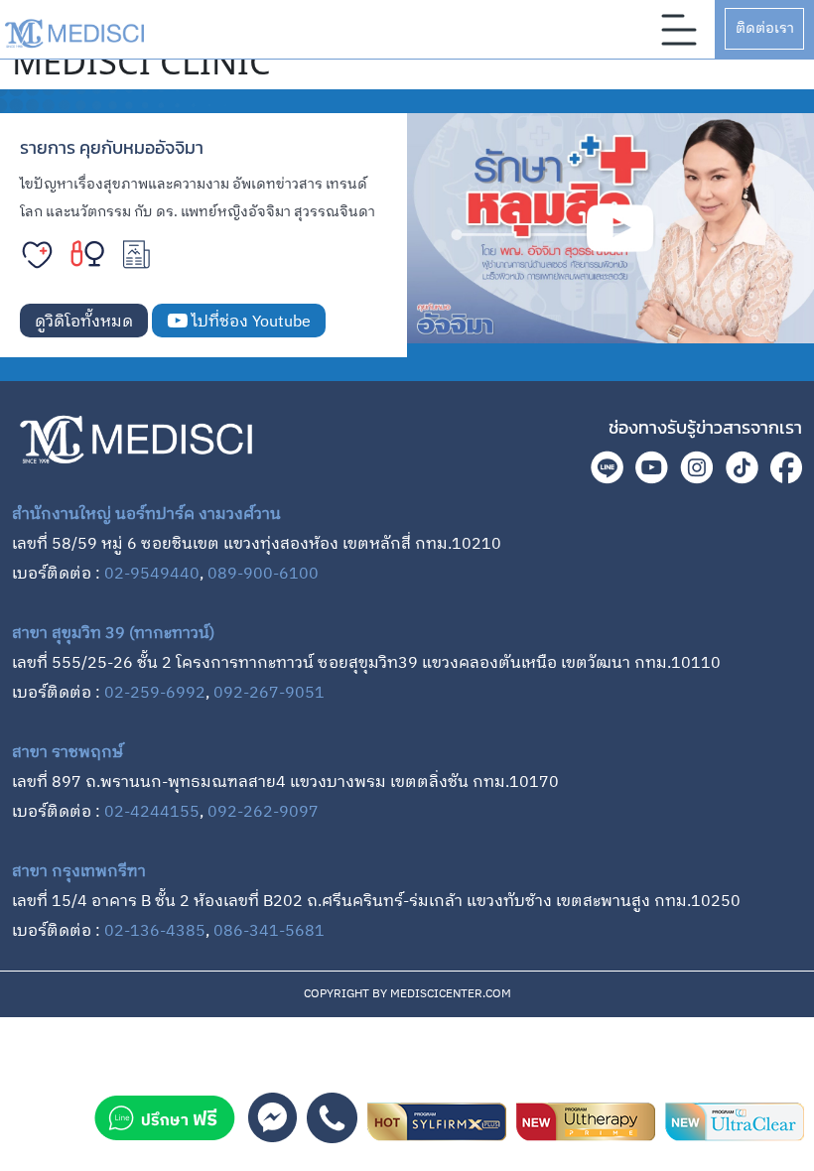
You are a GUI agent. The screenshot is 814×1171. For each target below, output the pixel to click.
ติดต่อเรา (765, 28)
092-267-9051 (269, 693)
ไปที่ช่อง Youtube (249, 322)
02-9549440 (152, 574)
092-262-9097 (263, 812)
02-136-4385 (154, 931)
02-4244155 (152, 812)
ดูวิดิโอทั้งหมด (84, 322)
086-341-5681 (269, 931)
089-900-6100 (263, 574)
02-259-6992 (154, 693)
